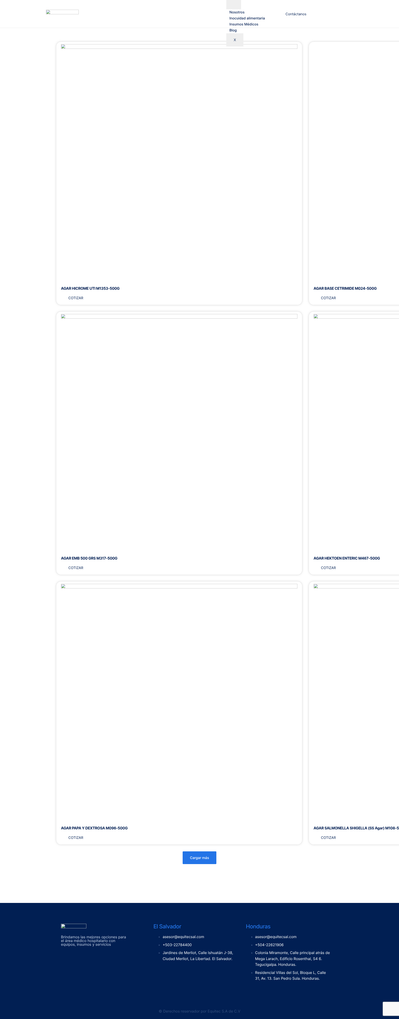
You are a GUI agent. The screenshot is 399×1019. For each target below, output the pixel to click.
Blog (233, 30)
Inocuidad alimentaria (247, 18)
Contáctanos (296, 14)
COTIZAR (75, 298)
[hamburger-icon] (233, 4)
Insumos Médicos (244, 24)
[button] (199, 857)
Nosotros (237, 12)
